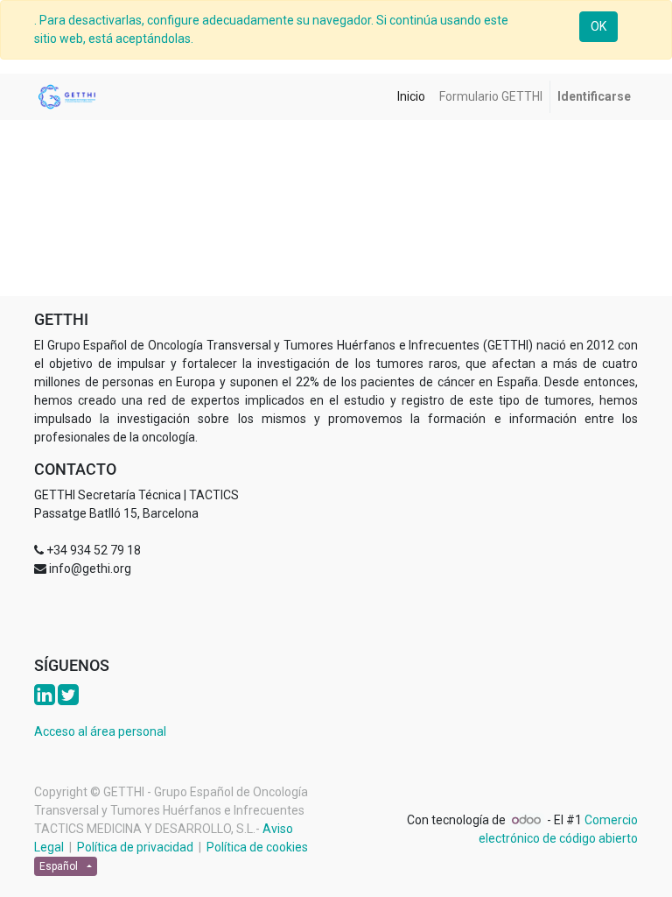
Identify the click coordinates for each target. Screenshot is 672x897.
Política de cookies (257, 847)
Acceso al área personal (100, 731)
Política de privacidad (135, 847)
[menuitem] (411, 97)
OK (598, 26)
